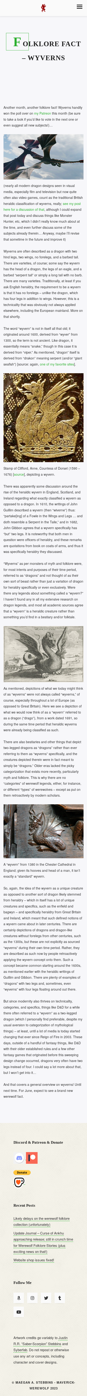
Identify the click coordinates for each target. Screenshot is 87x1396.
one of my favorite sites (56, 364)
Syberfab (20, 1349)
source (19, 474)
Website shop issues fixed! (33, 1259)
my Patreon (42, 113)
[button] (79, 6)
